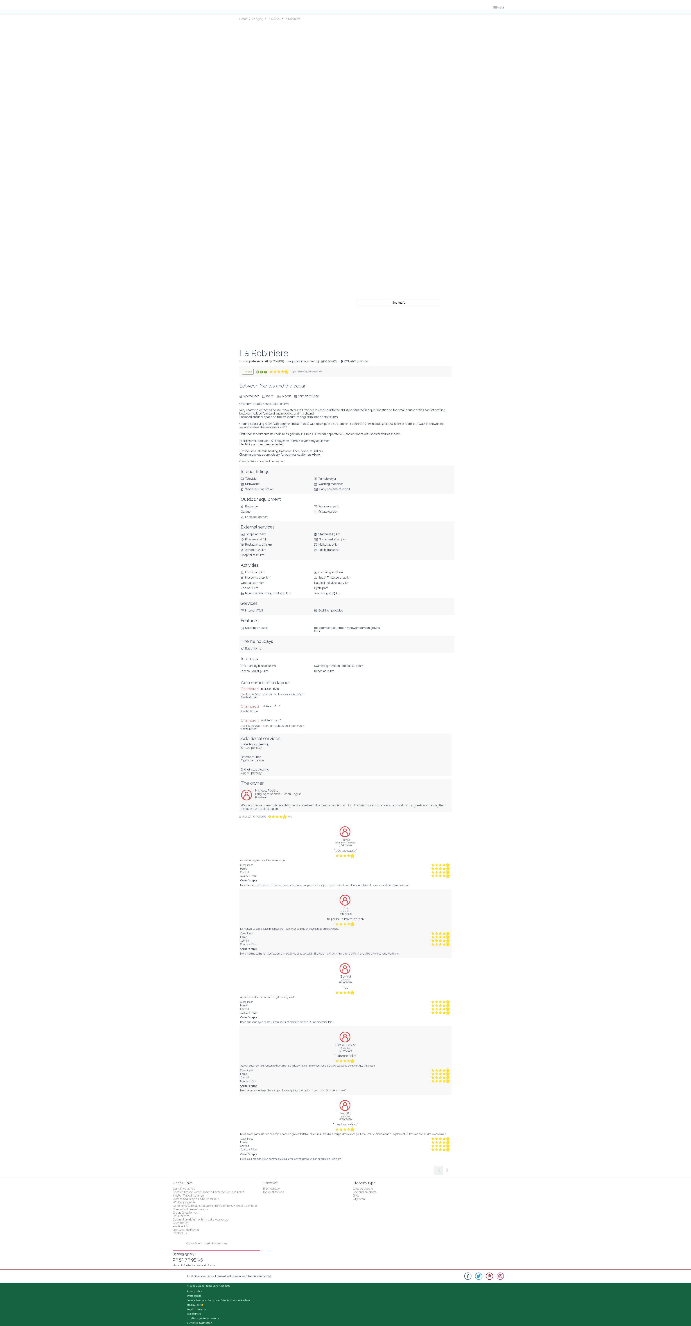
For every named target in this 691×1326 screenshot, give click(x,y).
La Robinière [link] (292, 19)
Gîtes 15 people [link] (363, 1188)
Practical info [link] (181, 1226)
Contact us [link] (180, 1233)
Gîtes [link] (356, 1195)
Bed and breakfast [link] (364, 1192)
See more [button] (398, 302)
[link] (248, 372)
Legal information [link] (196, 1309)
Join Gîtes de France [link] (186, 1229)
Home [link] (243, 19)
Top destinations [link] (273, 1192)
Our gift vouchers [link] (184, 1188)
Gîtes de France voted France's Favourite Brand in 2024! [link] (208, 1192)
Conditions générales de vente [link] (203, 1318)
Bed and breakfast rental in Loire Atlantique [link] (200, 1219)
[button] (498, 7)
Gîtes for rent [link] (181, 1223)
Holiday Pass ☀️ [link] (195, 1304)
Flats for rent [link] (181, 1216)
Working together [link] (184, 1202)
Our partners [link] (194, 1313)
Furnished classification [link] (199, 1322)
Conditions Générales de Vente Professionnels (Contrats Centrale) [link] (215, 1206)
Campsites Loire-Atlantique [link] (190, 1209)
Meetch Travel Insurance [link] (188, 1195)
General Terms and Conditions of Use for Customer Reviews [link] (218, 1300)
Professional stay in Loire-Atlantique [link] (196, 1199)
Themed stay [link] (271, 1188)
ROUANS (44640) (356, 361)
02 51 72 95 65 (188, 1259)
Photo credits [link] (194, 1295)
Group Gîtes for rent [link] (185, 1212)
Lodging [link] (257, 19)
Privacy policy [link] (194, 1291)
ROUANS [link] (274, 19)
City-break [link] (359, 1199)
